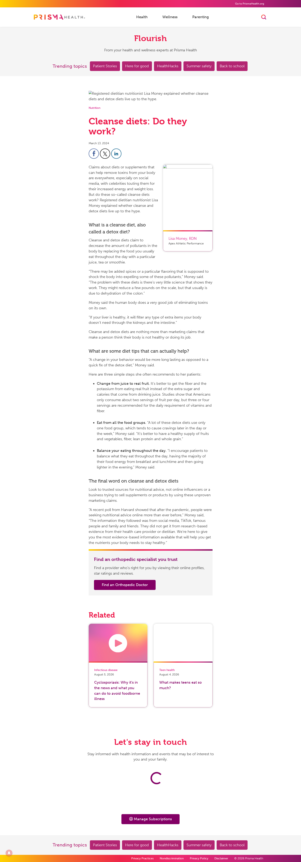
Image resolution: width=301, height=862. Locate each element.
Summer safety (199, 66)
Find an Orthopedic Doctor (125, 585)
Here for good (137, 66)
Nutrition (94, 108)
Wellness (170, 17)
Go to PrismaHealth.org (249, 3)
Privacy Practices (142, 858)
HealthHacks (167, 66)
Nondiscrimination (172, 858)
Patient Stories (105, 66)
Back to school (232, 66)
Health (142, 17)
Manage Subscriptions (153, 819)
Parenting (200, 17)
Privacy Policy (199, 858)
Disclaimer (221, 858)
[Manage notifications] (9, 853)
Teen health (167, 670)
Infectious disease (106, 670)
